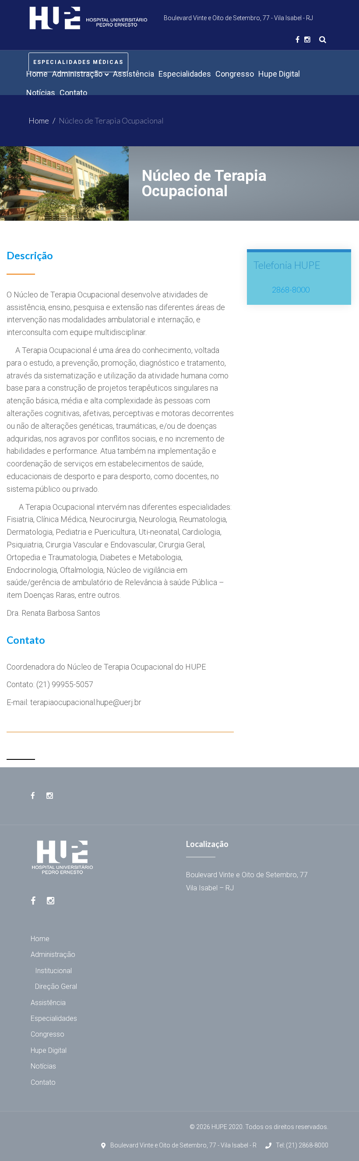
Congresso (47, 1034)
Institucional (53, 971)
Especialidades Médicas (78, 62)
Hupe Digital (49, 1050)
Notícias (43, 1066)
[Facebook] (297, 39)
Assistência (48, 1003)
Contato (43, 1082)
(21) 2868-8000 (307, 1145)
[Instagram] (307, 39)
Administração (53, 954)
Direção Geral (56, 986)
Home (38, 120)
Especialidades (54, 1018)
